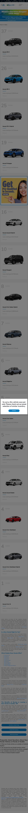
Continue (14, 410)
